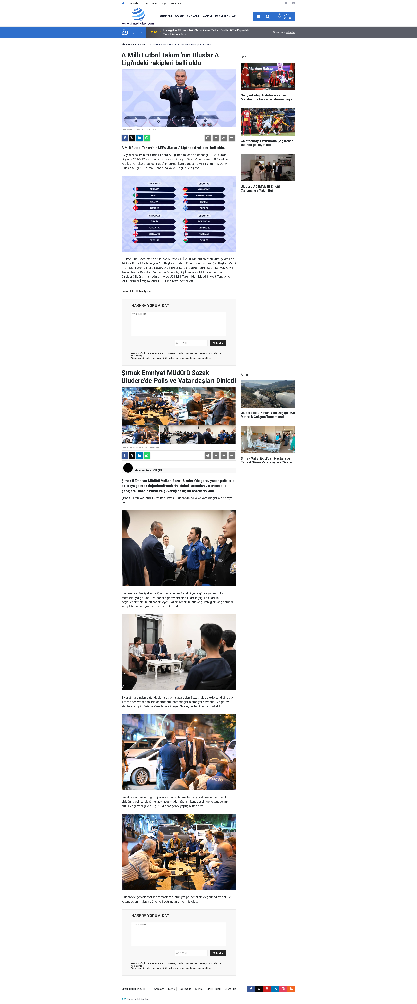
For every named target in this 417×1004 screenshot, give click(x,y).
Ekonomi (193, 16)
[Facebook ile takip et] (251, 989)
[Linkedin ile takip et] (275, 989)
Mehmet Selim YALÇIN (148, 470)
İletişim (199, 989)
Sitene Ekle (175, 3)
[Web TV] (286, 3)
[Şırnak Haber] (138, 16)
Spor (142, 44)
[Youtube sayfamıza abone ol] (267, 989)
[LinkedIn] (139, 138)
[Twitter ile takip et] (259, 989)
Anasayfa (130, 44)
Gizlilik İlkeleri (214, 989)
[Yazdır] (208, 138)
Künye (171, 989)
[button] (216, 138)
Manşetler (133, 3)
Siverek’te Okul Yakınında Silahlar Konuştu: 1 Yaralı (191, 32)
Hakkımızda (185, 989)
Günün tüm (284, 32)
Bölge (179, 16)
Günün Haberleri (150, 3)
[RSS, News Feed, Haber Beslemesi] (291, 989)
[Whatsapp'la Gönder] (147, 138)
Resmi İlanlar (225, 16)
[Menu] (258, 17)
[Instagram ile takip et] (283, 989)
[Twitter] (132, 138)
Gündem (166, 16)
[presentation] (133, 32)
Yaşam (207, 16)
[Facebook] (125, 138)
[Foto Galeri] (293, 3)
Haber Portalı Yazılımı (138, 999)
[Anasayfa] (123, 3)
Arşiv (164, 3)
